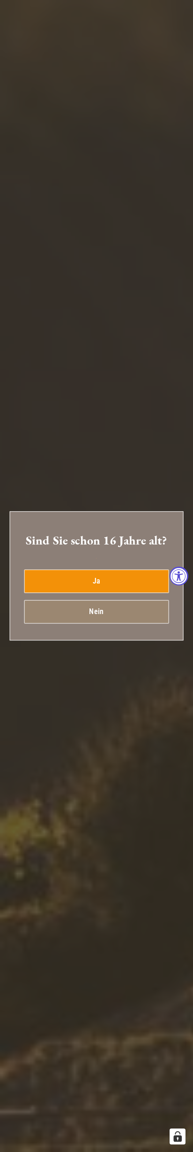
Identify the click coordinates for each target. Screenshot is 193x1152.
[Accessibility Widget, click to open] (179, 576)
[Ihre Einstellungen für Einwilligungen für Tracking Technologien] (178, 1136)
